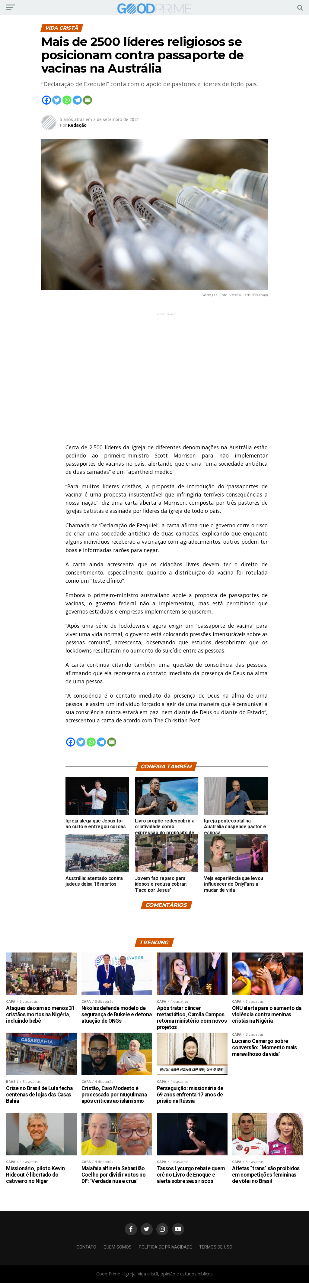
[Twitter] (56, 100)
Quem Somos (118, 1247)
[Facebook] (46, 100)
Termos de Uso (215, 1247)
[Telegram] (77, 100)
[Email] (87, 100)
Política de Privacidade (165, 1247)
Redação (77, 125)
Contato (86, 1247)
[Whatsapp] (67, 100)
